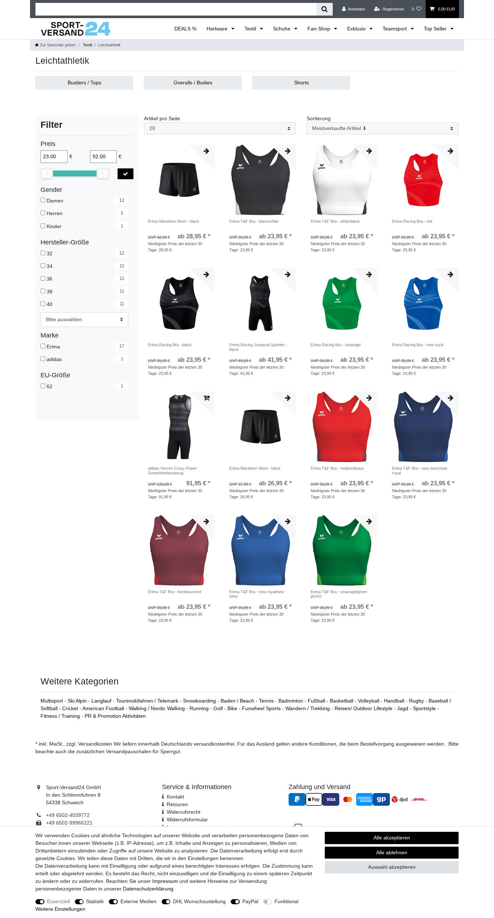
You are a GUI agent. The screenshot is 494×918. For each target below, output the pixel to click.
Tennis (267, 701)
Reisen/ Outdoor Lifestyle (364, 708)
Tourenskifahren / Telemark (148, 701)
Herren (55, 213)
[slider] (47, 173)
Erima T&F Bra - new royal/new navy (256, 594)
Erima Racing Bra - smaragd (336, 345)
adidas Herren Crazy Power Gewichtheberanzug (172, 470)
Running (199, 708)
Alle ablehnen (391, 852)
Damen (55, 201)
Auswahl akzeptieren (392, 867)
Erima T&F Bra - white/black (335, 221)
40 (49, 304)
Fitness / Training (61, 716)
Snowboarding (200, 701)
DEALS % (185, 29)
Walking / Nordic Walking (157, 708)
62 (49, 386)
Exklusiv (357, 29)
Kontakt (175, 797)
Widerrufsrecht (183, 812)
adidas (54, 359)
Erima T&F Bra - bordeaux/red (174, 592)
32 (49, 253)
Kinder (54, 226)
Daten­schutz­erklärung (148, 889)
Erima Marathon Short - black (173, 221)
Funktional (286, 901)
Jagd (403, 708)
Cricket (71, 708)
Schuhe (282, 29)
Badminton (291, 701)
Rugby (417, 701)
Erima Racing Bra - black (170, 345)
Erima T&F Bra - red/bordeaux (337, 468)
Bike (233, 708)
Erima (53, 346)
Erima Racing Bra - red (412, 221)
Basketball (342, 701)
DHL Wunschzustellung (199, 901)
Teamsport (395, 29)
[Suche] (324, 9)
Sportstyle (425, 708)
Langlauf (102, 701)
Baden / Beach (238, 701)
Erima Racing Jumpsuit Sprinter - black (258, 347)
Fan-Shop (319, 29)
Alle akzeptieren (392, 838)
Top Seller (436, 29)
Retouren (177, 804)
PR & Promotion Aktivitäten (115, 716)
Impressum (165, 881)
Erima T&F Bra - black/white (253, 221)
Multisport (52, 701)
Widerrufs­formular (187, 819)
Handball (395, 701)
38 (49, 291)
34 (49, 266)
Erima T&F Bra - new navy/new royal (419, 470)
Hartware (217, 29)
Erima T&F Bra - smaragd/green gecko (339, 594)
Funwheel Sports (262, 708)
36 (49, 279)
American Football (103, 708)
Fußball (317, 701)
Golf (218, 708)
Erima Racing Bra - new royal (417, 345)
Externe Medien (138, 901)
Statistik (95, 901)
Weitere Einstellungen (60, 909)
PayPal (250, 901)
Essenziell (58, 901)
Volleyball (369, 701)
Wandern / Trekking (308, 708)
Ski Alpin (78, 701)
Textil (250, 29)
